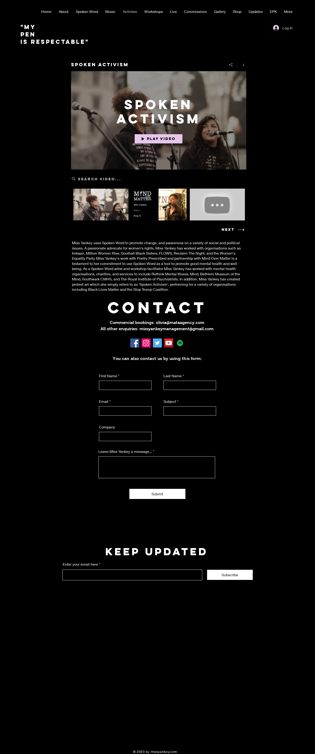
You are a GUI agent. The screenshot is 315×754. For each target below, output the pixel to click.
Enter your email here (80, 564)
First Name (108, 376)
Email (103, 401)
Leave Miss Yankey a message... (125, 451)
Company (107, 427)
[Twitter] (157, 342)
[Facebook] (134, 342)
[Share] (231, 65)
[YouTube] (168, 342)
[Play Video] (101, 204)
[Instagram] (146, 342)
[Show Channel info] (241, 65)
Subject (169, 401)
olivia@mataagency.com (180, 322)
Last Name (172, 376)
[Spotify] (179, 342)
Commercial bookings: (133, 322)
